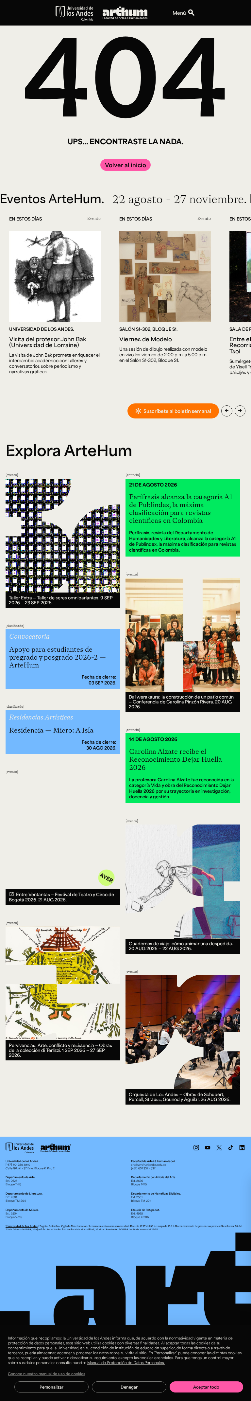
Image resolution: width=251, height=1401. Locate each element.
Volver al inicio (125, 164)
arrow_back (226, 410)
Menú (179, 12)
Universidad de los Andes (22, 1226)
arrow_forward (240, 410)
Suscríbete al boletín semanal (177, 411)
